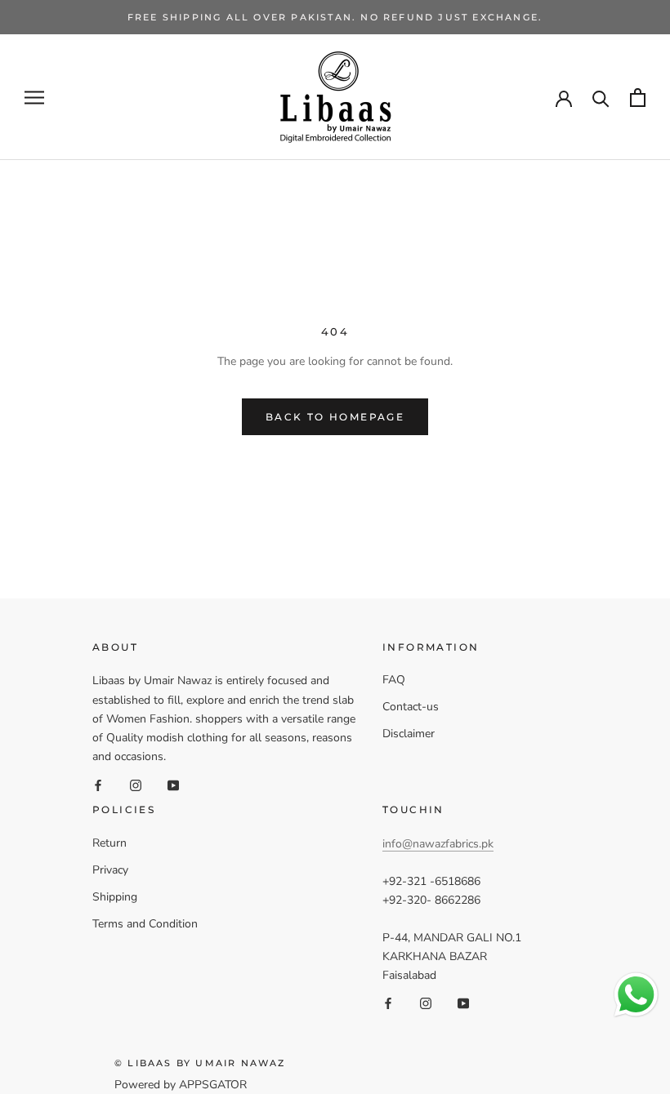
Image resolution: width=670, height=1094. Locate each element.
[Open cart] (637, 97)
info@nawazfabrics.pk (438, 844)
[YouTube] (173, 784)
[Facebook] (98, 784)
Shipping (114, 897)
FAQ (393, 679)
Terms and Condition (145, 924)
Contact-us (410, 706)
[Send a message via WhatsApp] (636, 995)
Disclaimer (408, 733)
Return (109, 843)
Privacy (110, 870)
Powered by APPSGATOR (180, 1084)
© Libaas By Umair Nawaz (200, 1063)
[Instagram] (135, 784)
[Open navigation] (34, 98)
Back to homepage (335, 417)
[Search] (601, 97)
